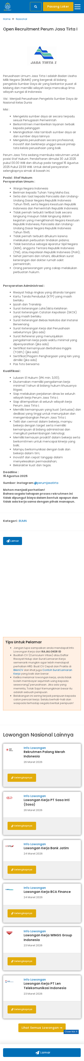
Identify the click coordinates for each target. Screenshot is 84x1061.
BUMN (23, 521)
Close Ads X (71, 1031)
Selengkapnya (23, 777)
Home (6, 19)
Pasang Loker (58, 6)
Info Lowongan (35, 748)
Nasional (21, 19)
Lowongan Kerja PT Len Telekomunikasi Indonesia (45, 985)
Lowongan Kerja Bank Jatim (46, 848)
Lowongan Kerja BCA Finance (47, 892)
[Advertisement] (42, 591)
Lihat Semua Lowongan (41, 1028)
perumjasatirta (47, 483)
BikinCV (18, 670)
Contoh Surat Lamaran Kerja (42, 672)
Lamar (14, 541)
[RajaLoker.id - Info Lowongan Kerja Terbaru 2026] (7, 6)
